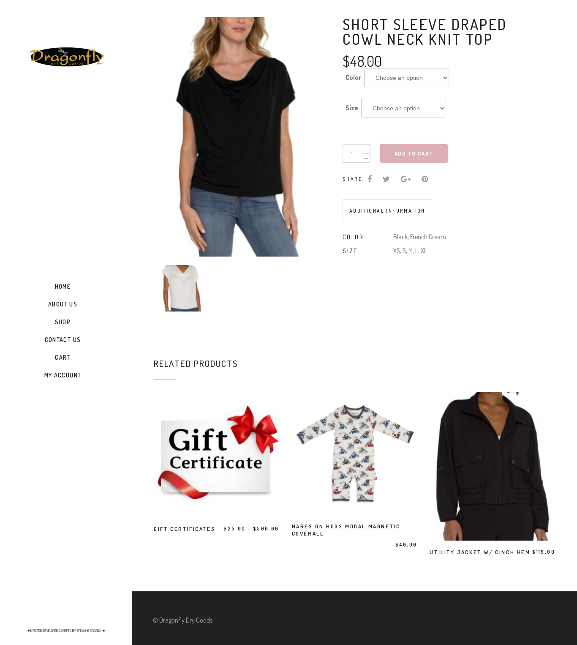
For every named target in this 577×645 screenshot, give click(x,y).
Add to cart (414, 153)
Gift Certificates (184, 528)
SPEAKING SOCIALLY (89, 631)
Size (352, 108)
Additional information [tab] (387, 211)
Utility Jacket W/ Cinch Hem (480, 552)
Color (353, 77)
